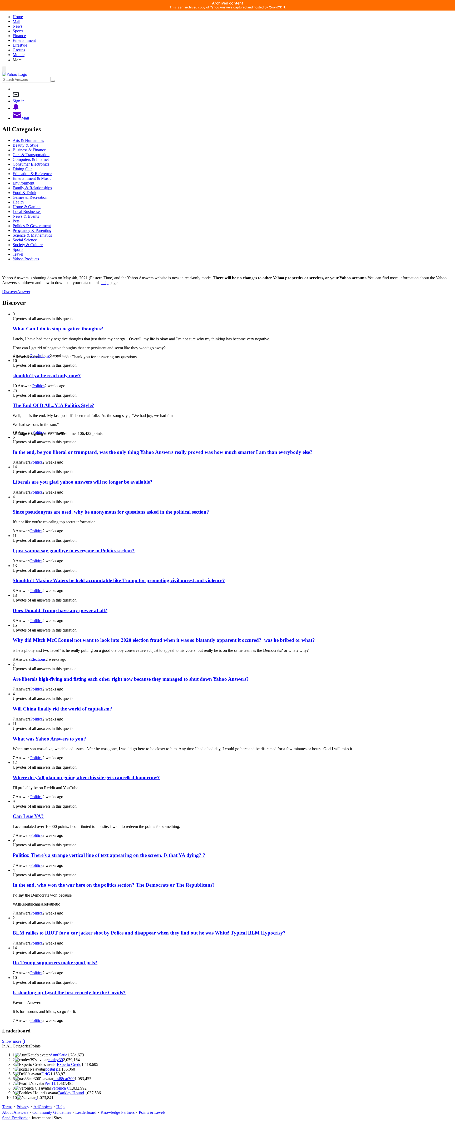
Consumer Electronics (31, 164)
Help (60, 1107)
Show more (14, 1041)
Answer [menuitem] (23, 291)
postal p (51, 1069)
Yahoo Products (26, 259)
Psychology (40, 356)
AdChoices (42, 1107)
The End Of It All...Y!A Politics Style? (53, 405)
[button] (233, 59)
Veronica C (60, 1088)
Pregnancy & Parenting (32, 230)
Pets (16, 221)
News (17, 26)
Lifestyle (20, 45)
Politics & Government (32, 225)
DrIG (45, 1074)
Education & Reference (32, 173)
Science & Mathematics (32, 235)
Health (18, 202)
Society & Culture (28, 244)
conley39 (55, 1059)
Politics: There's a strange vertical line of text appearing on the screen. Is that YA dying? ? (109, 855)
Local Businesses (27, 211)
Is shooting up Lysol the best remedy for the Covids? (69, 992)
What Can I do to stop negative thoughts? (58, 328)
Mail (16, 21)
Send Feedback (15, 1118)
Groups (19, 50)
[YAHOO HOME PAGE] (14, 74)
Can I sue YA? (28, 816)
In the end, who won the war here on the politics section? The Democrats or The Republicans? (114, 885)
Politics (38, 386)
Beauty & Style (25, 145)
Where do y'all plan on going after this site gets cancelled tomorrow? (86, 777)
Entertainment (24, 40)
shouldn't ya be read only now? (47, 375)
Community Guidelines (51, 1112)
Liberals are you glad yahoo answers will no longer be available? (82, 482)
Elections (38, 659)
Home (18, 16)
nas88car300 (64, 1078)
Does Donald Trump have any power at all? (60, 610)
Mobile (18, 54)
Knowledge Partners (118, 1112)
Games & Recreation (30, 197)
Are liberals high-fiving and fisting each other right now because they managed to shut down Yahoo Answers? (131, 679)
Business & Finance (29, 150)
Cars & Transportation (31, 154)
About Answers (15, 1112)
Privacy (23, 1107)
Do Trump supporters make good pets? (55, 962)
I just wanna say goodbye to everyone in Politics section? (74, 550)
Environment (23, 183)
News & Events (26, 216)
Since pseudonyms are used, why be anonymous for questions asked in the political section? (111, 512)
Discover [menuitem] (9, 291)
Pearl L (50, 1083)
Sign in (18, 101)
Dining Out (22, 169)
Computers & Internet (31, 159)
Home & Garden (27, 207)
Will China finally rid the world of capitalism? (62, 709)
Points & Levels (152, 1112)
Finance (19, 35)
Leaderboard (85, 1112)
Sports (18, 31)
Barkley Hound (71, 1093)
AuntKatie (58, 1055)
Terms (7, 1107)
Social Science (25, 240)
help (104, 282)
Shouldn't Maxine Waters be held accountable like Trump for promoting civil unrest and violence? (119, 580)
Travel (18, 254)
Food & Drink (24, 192)
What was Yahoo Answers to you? (49, 739)
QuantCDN (277, 7)
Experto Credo (69, 1064)
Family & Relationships (32, 188)
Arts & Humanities (28, 140)
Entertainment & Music (32, 178)
